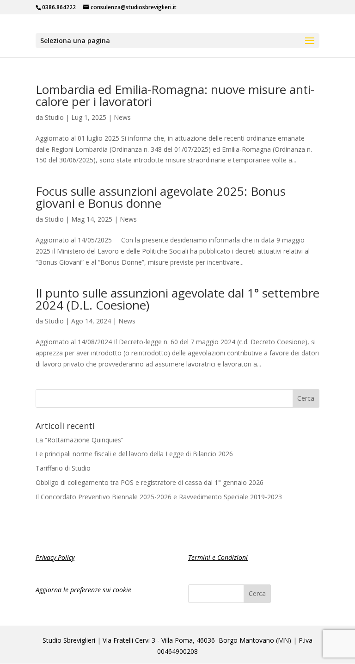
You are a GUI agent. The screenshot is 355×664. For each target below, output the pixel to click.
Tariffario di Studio (63, 468)
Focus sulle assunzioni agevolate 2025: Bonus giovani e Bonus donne (161, 197)
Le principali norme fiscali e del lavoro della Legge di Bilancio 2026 (134, 453)
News (122, 117)
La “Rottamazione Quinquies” (79, 439)
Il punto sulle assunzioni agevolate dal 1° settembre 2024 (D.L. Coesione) (177, 299)
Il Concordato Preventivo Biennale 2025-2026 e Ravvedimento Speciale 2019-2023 (159, 496)
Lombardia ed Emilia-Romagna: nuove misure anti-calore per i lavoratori (175, 95)
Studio (54, 117)
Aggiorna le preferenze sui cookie (83, 589)
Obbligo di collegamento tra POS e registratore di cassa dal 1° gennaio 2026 (149, 482)
